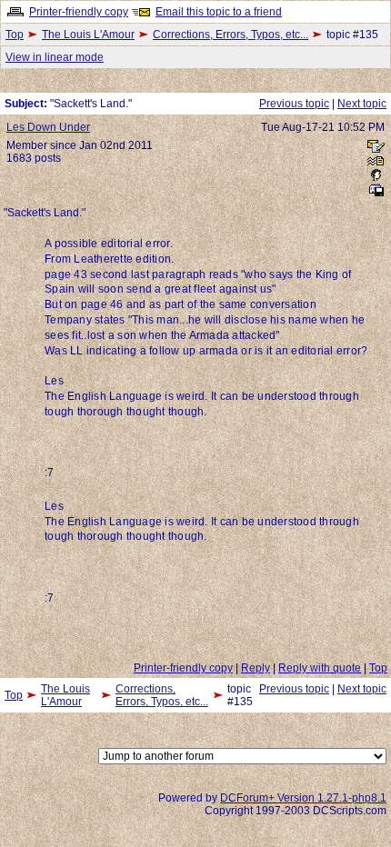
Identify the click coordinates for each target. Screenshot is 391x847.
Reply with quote (319, 668)
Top (14, 34)
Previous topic (294, 103)
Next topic (361, 103)
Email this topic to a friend (218, 11)
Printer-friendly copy (78, 11)
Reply (255, 668)
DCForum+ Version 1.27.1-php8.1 (303, 798)
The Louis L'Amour (88, 34)
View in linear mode (54, 57)
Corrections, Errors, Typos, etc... (230, 34)
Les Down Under (48, 127)
